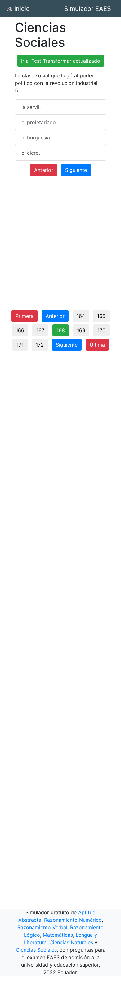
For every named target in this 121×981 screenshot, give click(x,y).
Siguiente (76, 170)
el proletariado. (39, 122)
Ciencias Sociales (36, 950)
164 (81, 316)
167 (40, 330)
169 (81, 330)
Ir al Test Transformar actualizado (60, 61)
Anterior (43, 170)
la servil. (31, 107)
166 (20, 330)
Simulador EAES (87, 8)
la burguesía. (36, 137)
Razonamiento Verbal (42, 927)
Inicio (22, 8)
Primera (25, 316)
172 (40, 345)
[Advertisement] (60, 245)
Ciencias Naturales (71, 942)
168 (60, 330)
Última (97, 345)
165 (101, 316)
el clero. (30, 153)
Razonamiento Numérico (73, 920)
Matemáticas (58, 935)
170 (101, 330)
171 (20, 345)
